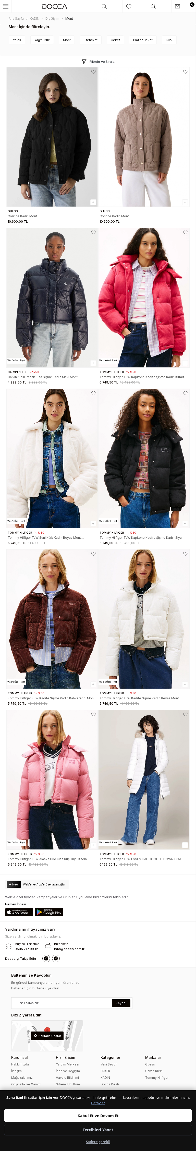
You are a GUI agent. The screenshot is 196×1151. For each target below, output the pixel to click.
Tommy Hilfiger (156, 1078)
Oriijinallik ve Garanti (26, 1084)
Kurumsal (19, 1057)
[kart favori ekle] (93, 71)
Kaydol (121, 1003)
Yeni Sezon (109, 1064)
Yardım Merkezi (67, 1064)
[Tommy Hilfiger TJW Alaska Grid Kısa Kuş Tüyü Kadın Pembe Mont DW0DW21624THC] (52, 779)
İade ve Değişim (68, 1071)
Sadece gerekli (98, 1142)
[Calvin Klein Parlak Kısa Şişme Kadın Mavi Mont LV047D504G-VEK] (52, 297)
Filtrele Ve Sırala (102, 61)
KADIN (105, 1078)
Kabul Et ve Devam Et (98, 1115)
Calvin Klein (154, 1071)
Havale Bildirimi (67, 1078)
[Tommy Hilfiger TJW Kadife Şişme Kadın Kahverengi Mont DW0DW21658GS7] (52, 619)
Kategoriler (110, 1057)
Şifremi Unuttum (68, 1084)
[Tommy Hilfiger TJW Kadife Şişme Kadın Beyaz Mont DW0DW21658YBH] (144, 619)
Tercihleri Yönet (98, 1129)
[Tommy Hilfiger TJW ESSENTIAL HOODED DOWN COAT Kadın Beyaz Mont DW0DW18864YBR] (144, 779)
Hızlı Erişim (65, 1057)
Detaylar (98, 1102)
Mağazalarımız (22, 1078)
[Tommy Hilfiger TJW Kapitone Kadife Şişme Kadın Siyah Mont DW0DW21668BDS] (144, 458)
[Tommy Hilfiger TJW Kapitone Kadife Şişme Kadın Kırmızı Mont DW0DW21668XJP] (144, 297)
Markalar (153, 1057)
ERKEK (105, 1071)
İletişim (16, 1071)
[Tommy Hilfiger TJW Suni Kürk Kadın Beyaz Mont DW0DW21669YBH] (52, 458)
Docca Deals (110, 1084)
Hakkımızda (20, 1064)
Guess (150, 1064)
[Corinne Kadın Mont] (52, 137)
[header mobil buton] (55, 6)
